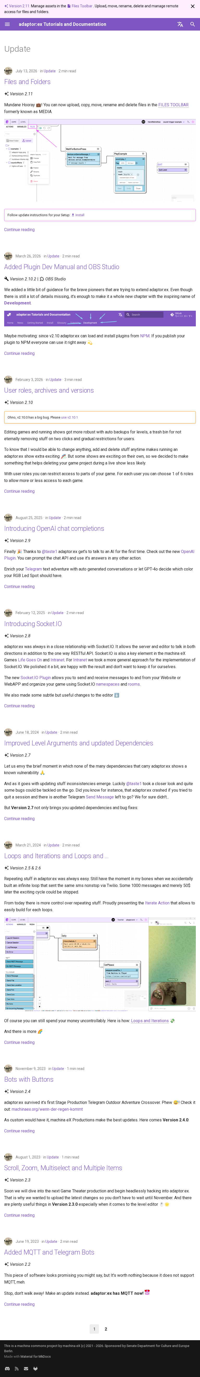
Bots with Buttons (29, 1079)
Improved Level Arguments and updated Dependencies (78, 743)
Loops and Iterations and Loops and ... (56, 856)
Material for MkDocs (36, 1356)
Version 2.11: (19, 6)
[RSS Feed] (16, 1368)
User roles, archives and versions (49, 390)
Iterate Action (157, 903)
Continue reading (19, 229)
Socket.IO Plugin (36, 677)
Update (50, 71)
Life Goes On (30, 659)
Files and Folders (27, 82)
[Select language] (180, 24)
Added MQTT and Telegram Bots (49, 1252)
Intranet (57, 659)
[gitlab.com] (35, 1368)
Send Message (100, 797)
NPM (144, 335)
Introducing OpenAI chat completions (54, 528)
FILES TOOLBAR (173, 104)
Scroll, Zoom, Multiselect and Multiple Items (63, 1168)
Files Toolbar (82, 6)
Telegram (33, 569)
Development (17, 303)
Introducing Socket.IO (33, 624)
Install (79, 215)
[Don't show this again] (193, 6)
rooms (134, 684)
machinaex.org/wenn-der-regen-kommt (47, 1109)
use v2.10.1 (69, 417)
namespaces (108, 684)
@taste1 (49, 551)
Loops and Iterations (150, 1020)
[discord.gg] (7, 1368)
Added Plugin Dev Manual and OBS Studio (61, 267)
